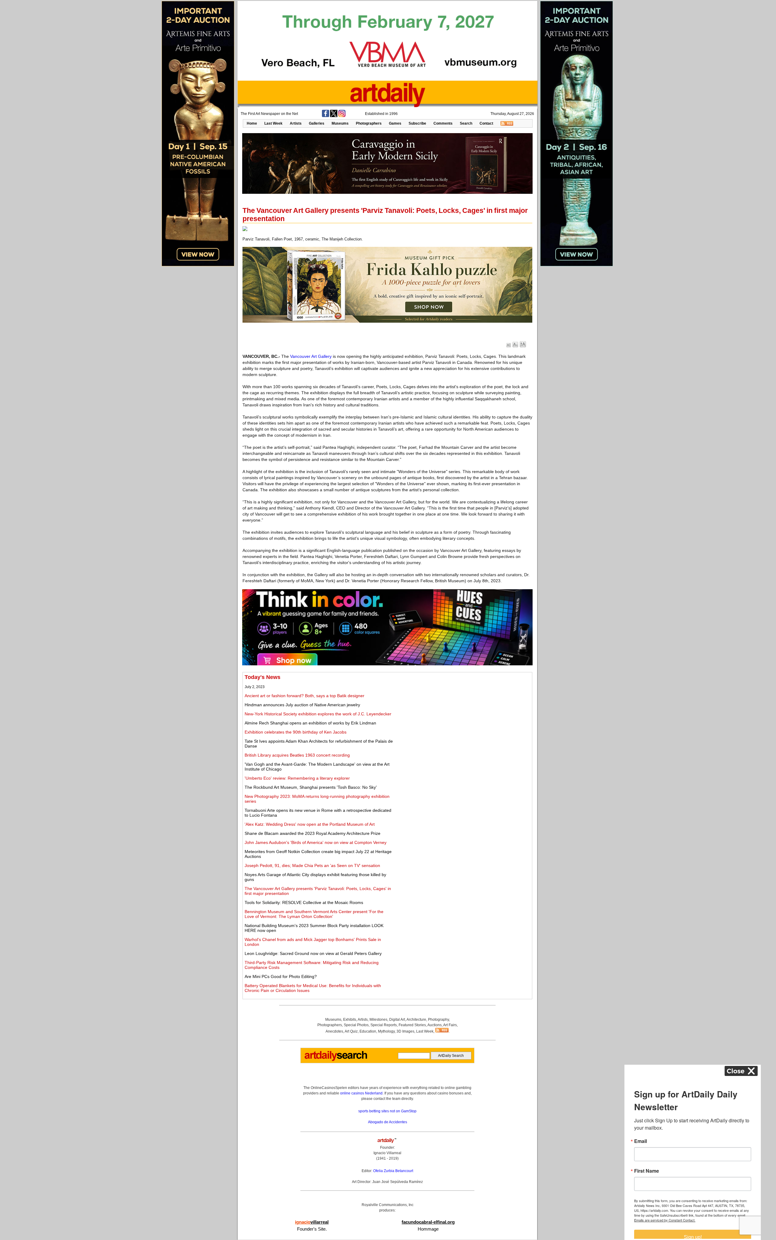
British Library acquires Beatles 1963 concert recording (297, 755)
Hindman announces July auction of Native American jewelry (302, 704)
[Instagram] (342, 116)
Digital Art (397, 1019)
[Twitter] (333, 116)
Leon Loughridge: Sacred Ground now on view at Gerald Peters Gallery (313, 953)
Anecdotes (334, 1031)
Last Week (273, 123)
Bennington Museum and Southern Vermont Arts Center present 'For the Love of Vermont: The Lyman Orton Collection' (314, 914)
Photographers (369, 123)
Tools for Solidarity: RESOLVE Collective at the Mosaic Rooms (304, 902)
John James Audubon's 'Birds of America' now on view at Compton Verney (315, 842)
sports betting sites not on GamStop (387, 1111)
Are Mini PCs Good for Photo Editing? (281, 976)
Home (252, 123)
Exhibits (349, 1019)
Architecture (416, 1019)
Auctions (434, 1025)
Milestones (378, 1019)
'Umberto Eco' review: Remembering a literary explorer (297, 778)
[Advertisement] (462, 716)
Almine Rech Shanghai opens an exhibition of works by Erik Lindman (310, 723)
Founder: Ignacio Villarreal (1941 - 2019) (387, 1153)
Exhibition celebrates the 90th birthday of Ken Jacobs (295, 732)
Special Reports (383, 1025)
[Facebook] (325, 116)
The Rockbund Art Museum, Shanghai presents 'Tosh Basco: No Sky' (311, 787)
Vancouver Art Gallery (311, 356)
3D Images (405, 1031)
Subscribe (417, 123)
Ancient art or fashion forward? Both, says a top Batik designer (304, 695)
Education (368, 1031)
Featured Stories (412, 1025)
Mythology (386, 1031)
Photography (438, 1019)
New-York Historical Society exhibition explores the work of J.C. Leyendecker (318, 713)
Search (466, 123)
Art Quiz (351, 1031)
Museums (340, 123)
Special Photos (356, 1025)
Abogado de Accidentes (387, 1122)
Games (395, 123)
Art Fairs (450, 1025)
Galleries (316, 123)
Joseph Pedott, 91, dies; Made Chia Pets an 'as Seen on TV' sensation (312, 865)
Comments (443, 123)
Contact (486, 123)
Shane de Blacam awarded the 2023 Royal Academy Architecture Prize (312, 833)
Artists (296, 123)
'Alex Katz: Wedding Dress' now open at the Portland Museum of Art (310, 824)
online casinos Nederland (361, 1093)
